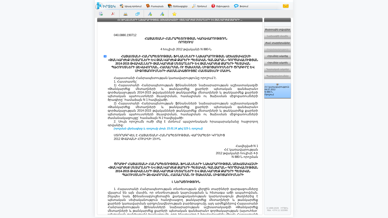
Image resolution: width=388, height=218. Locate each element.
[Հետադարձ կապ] (285, 6)
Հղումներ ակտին (277, 62)
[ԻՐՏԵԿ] (105, 5)
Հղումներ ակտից (277, 56)
